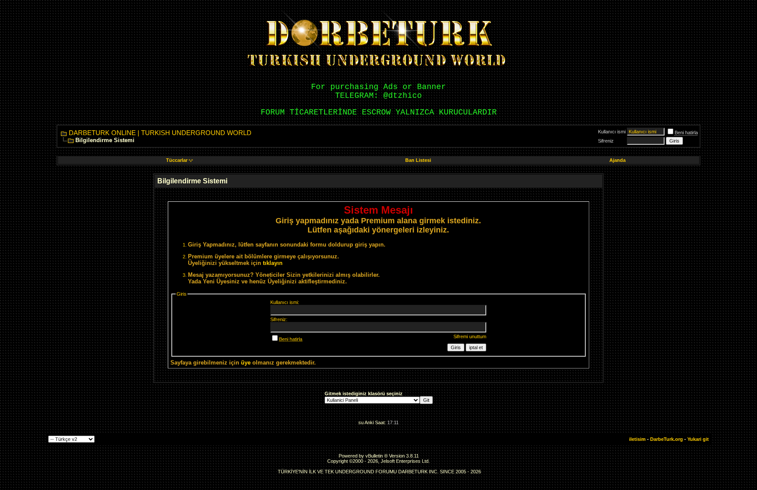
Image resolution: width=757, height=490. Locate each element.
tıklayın (273, 263)
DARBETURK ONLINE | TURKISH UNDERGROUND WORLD (160, 132)
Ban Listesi (418, 160)
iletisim (637, 439)
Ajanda (617, 160)
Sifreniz (606, 140)
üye (246, 362)
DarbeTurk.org (666, 439)
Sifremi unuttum (469, 336)
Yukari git (698, 439)
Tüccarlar (176, 160)
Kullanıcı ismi (612, 131)
